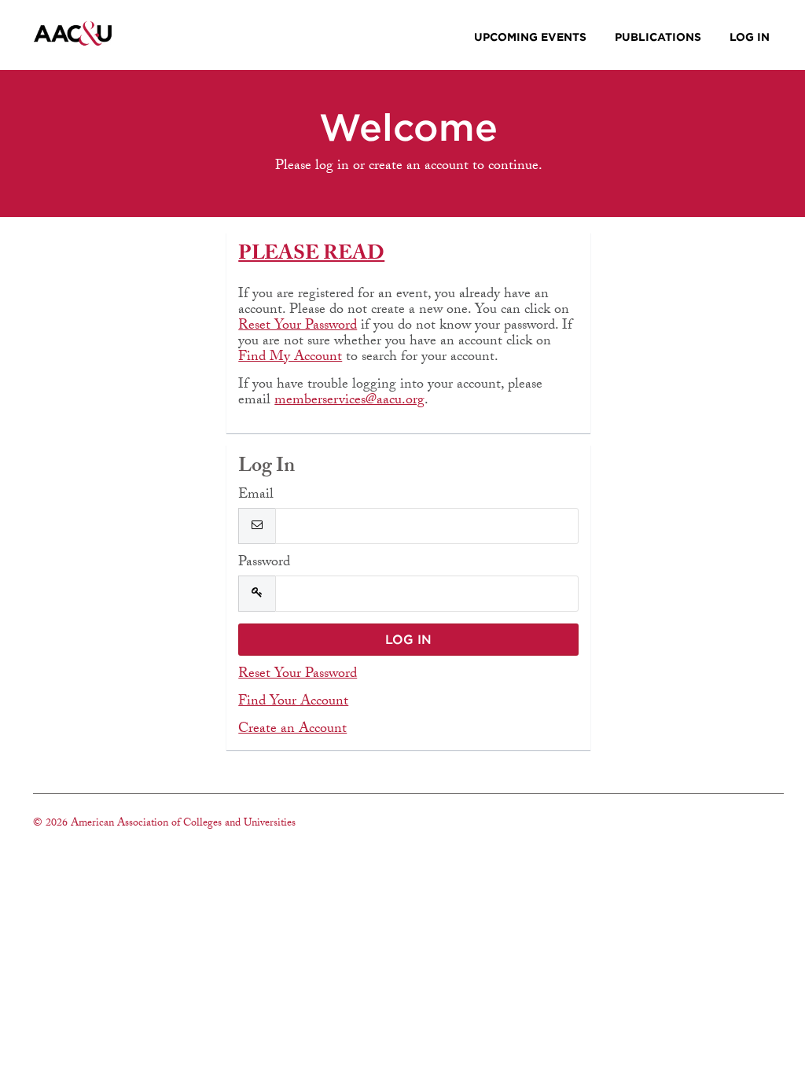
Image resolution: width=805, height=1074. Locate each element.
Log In (750, 37)
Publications (658, 37)
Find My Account (290, 358)
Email (256, 496)
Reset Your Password (297, 326)
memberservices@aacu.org (349, 401)
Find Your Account (293, 702)
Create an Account (292, 730)
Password (264, 564)
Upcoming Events (530, 37)
